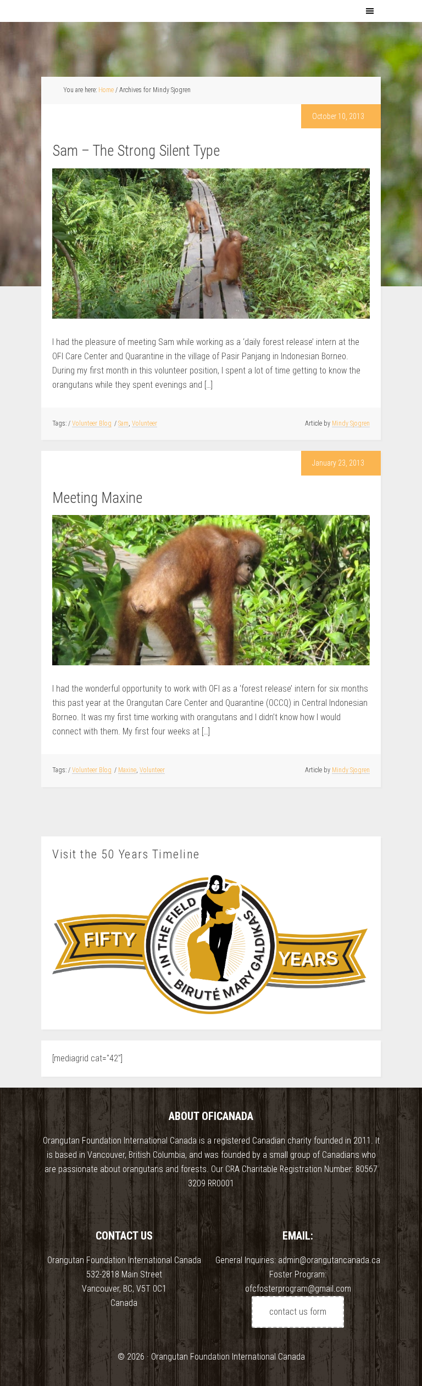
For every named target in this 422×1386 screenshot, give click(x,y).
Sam (123, 423)
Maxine (127, 770)
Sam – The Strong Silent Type (136, 151)
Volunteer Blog (92, 423)
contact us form (297, 1311)
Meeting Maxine (97, 498)
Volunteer (144, 423)
